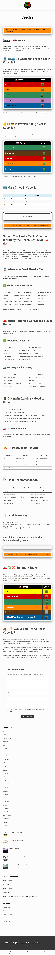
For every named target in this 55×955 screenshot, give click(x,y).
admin (4, 880)
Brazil (5, 822)
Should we (33, 554)
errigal (24, 943)
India (5, 752)
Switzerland (7, 784)
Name (10, 693)
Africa (4, 731)
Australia (6, 808)
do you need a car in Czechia (16, 48)
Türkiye (6, 763)
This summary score (8, 575)
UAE (5, 766)
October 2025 (6, 921)
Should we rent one (36, 225)
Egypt (5, 734)
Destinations (39, 554)
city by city (8, 46)
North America (7, 791)
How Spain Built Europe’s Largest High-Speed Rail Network (23, 896)
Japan (5, 755)
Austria (10, 880)
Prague (12, 204)
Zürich (10, 888)
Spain (5, 780)
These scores (6, 69)
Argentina (6, 818)
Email (10, 699)
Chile (5, 825)
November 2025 (7, 918)
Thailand (6, 759)
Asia (4, 745)
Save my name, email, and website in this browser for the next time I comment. (28, 710)
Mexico (6, 798)
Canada (6, 794)
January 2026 (6, 910)
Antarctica (5, 741)
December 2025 (7, 914)
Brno (12, 198)
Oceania (5, 805)
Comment (45, 225)
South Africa (7, 738)
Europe (6, 40)
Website (10, 705)
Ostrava (13, 201)
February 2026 (7, 907)
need (13, 225)
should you (6, 50)
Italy (5, 776)
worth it (29, 48)
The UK (6, 787)
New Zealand (7, 812)
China (5, 748)
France (6, 773)
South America (7, 815)
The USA (6, 801)
